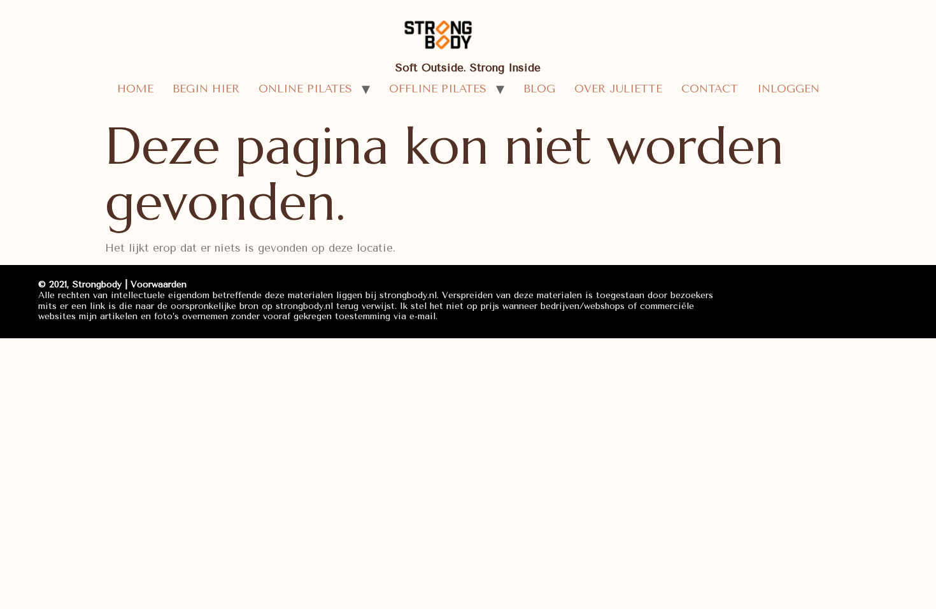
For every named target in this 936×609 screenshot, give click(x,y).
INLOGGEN (788, 88)
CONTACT (709, 88)
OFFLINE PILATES (437, 88)
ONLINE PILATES (305, 88)
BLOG (539, 88)
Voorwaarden (159, 284)
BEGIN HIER (206, 88)
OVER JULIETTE (618, 88)
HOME (135, 88)
